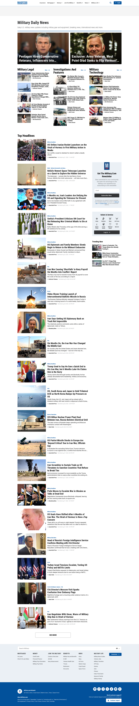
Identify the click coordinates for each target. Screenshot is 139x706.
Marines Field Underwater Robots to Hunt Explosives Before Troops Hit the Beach (112, 88)
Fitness (96, 671)
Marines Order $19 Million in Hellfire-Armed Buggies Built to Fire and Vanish (112, 119)
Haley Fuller (107, 81)
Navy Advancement (53, 661)
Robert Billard (108, 91)
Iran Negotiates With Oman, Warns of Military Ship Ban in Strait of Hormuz (67, 615)
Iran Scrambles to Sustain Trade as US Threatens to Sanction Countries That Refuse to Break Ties (67, 468)
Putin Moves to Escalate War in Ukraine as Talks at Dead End (66, 492)
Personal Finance (37, 659)
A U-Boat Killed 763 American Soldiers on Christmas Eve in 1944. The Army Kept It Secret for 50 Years (75, 88)
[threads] (120, 689)
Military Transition (99, 661)
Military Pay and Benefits (69, 656)
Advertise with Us (48, 699)
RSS (48, 701)
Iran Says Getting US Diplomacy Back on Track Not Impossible (65, 320)
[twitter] (107, 689)
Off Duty (96, 664)
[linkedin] (115, 689)
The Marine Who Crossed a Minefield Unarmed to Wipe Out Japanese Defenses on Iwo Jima (75, 78)
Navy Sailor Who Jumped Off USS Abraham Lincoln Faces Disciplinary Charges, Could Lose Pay (40, 85)
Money (59, 3)
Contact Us (40, 699)
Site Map (52, 701)
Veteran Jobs (97, 659)
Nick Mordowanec (37, 78)
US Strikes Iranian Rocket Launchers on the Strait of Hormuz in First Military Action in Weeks (67, 147)
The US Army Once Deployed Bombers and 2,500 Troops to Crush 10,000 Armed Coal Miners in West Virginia (76, 98)
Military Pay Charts (38, 664)
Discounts (66, 669)
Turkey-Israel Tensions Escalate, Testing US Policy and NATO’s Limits (67, 566)
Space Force (82, 669)
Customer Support (115, 700)
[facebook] (99, 689)
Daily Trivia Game (98, 673)
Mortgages (50, 3)
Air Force (81, 661)
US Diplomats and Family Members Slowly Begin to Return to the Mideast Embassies (66, 246)
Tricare (65, 664)
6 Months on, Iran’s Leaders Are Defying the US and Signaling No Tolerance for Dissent (67, 197)
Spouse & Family (98, 676)
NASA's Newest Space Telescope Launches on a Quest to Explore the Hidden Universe (66, 172)
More (46, 70)
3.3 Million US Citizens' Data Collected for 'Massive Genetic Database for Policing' (112, 98)
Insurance (42, 3)
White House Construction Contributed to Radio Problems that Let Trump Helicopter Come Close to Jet (111, 255)
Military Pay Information (39, 661)
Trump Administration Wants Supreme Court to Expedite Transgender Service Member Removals (40, 74)
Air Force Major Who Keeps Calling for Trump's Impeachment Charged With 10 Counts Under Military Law (40, 95)
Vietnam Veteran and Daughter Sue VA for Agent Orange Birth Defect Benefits (76, 109)
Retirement (66, 666)
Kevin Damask (72, 122)
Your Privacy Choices (40, 701)
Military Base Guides (99, 656)
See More (53, 635)
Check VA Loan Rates (23, 659)
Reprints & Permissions (60, 699)
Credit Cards (36, 656)
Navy (80, 659)
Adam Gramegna (36, 98)
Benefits (79, 3)
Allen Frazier (72, 81)
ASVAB (50, 659)
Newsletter (33, 699)
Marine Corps (82, 664)
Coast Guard (82, 666)
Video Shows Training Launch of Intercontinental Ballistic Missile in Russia (66, 295)
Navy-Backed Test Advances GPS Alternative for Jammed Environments (112, 78)
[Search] (110, 2)
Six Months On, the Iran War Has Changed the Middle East (66, 344)
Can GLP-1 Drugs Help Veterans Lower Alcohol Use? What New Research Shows (111, 263)
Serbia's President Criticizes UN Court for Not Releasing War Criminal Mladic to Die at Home (67, 221)
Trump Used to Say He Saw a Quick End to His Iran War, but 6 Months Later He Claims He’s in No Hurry (67, 369)
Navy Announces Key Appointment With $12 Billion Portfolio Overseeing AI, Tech (112, 109)
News (86, 3)
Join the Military (69, 3)
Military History (98, 678)
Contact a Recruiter (53, 656)
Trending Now (97, 242)
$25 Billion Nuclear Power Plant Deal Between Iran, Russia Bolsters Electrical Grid (67, 418)
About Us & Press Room (23, 699)
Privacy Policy (103, 203)
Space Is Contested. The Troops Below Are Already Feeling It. (110, 247)
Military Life (94, 3)
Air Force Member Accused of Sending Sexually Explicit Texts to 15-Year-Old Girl (40, 106)
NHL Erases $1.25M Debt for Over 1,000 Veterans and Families (76, 119)
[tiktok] (111, 689)
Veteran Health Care (68, 661)
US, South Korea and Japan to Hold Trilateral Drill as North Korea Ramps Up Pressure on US (67, 394)
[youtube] (95, 689)
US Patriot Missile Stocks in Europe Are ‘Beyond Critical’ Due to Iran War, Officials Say (66, 443)
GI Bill (64, 659)
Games (96, 666)
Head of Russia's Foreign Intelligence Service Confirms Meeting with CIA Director (67, 541)
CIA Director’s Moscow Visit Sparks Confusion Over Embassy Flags (63, 591)
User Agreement (21, 701)
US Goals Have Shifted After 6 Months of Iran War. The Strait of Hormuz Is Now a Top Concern (67, 517)
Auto (95, 669)
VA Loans (20, 656)
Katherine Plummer (37, 88)
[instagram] (103, 689)
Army (80, 656)
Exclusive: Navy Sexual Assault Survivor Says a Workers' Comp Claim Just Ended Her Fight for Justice (39, 116)
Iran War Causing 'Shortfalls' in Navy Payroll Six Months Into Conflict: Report (67, 270)
